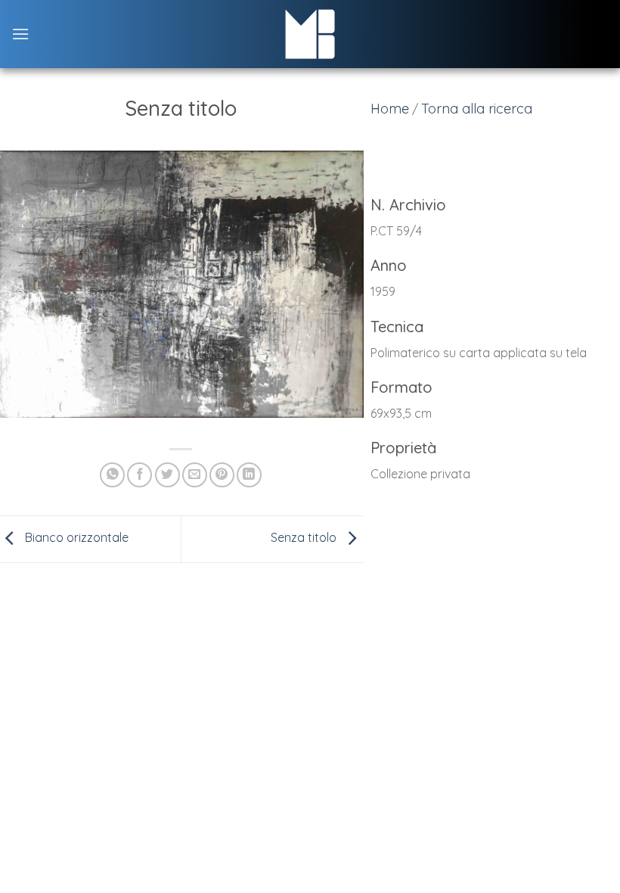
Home (389, 108)
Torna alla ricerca (476, 108)
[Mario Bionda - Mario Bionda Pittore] (310, 34)
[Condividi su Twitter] (167, 474)
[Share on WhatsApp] (112, 474)
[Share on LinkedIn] (249, 474)
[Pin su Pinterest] (221, 474)
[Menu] (20, 33)
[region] (490, 348)
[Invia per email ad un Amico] (194, 474)
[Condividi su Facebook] (139, 474)
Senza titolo (305, 537)
